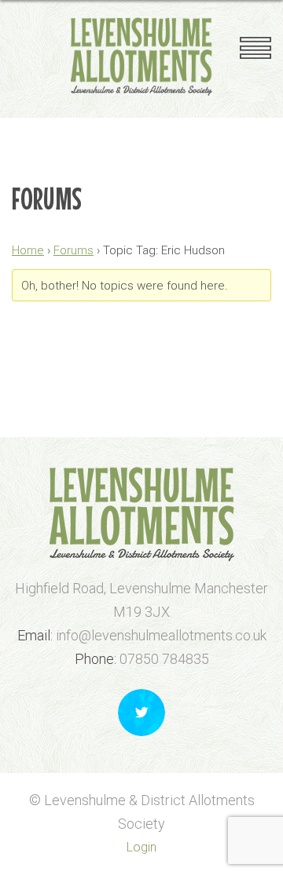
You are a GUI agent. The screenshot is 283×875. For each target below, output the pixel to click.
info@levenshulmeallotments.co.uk (161, 635)
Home (28, 250)
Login (141, 847)
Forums (73, 250)
